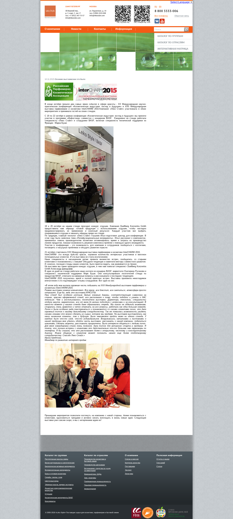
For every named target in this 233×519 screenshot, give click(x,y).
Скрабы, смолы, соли (53, 477)
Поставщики (130, 466)
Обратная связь (182, 16)
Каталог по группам (170, 36)
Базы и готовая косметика (55, 474)
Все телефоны (161, 16)
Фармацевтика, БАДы (92, 474)
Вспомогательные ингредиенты (57, 470)
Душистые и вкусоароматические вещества (58, 489)
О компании (52, 29)
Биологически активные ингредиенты (60, 466)
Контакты (100, 29)
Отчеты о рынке (162, 459)
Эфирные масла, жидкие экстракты (59, 485)
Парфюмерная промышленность (97, 481)
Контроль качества (132, 463)
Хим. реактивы (90, 478)
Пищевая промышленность (95, 485)
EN (160, 6)
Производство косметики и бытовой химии (95, 460)
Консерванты (50, 501)
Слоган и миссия (132, 459)
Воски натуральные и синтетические (59, 463)
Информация (123, 29)
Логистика (129, 474)
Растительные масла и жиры (56, 459)
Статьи (159, 466)
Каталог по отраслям (171, 42)
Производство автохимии (94, 465)
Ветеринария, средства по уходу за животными (97, 469)
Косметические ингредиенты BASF (59, 498)
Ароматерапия (90, 489)
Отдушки (48, 494)
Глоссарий (160, 463)
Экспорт (128, 470)
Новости (76, 29)
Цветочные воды (51, 481)
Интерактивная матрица (173, 49)
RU (156, 6)
